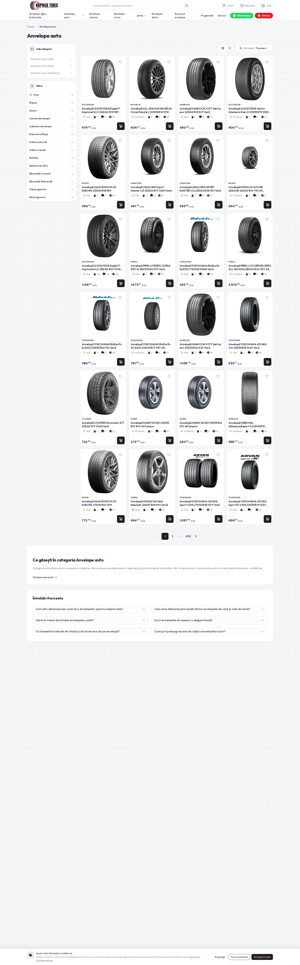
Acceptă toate (262, 957)
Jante (140, 15)
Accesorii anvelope (180, 15)
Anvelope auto (69, 15)
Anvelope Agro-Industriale (38, 15)
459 (188, 536)
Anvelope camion (94, 15)
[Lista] (229, 48)
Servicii (222, 15)
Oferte (266, 15)
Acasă (30, 26)
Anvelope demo (157, 15)
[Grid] (222, 48)
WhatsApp (244, 15)
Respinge (220, 957)
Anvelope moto (119, 15)
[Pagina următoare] (195, 536)
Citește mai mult (43, 577)
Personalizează (239, 957)
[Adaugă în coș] (121, 126)
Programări (207, 15)
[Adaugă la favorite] (120, 62)
